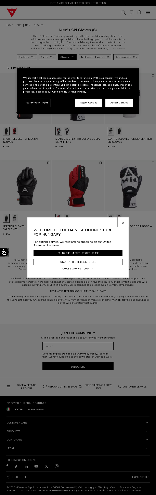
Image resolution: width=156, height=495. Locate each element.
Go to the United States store (78, 252)
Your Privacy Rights (37, 102)
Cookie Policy (59, 91)
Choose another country (78, 268)
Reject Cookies (88, 102)
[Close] (123, 222)
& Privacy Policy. (77, 91)
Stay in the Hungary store (78, 261)
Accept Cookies (119, 102)
